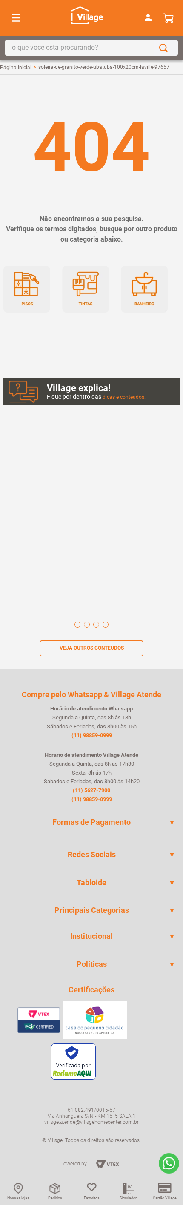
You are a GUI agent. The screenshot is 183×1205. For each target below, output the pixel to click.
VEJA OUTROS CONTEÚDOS (92, 648)
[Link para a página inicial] (15, 68)
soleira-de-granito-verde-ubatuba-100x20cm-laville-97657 (103, 67)
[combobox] (91, 48)
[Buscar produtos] (165, 48)
